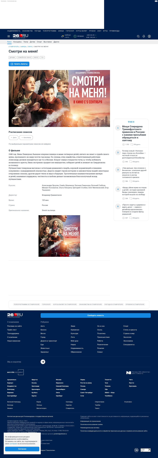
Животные (45, 348)
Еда (42, 345)
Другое (56, 42)
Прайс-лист (12, 330)
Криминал (75, 330)
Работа (100, 341)
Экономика (128, 341)
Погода (38, 31)
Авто (43, 326)
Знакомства (27, 31)
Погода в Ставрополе (114, 304)
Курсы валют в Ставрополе (65, 304)
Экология (127, 337)
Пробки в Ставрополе (135, 304)
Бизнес (43, 330)
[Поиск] (138, 36)
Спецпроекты (129, 345)
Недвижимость (13, 31)
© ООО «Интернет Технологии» (44, 450)
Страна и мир (128, 333)
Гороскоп (70, 31)
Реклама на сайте (14, 326)
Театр (25, 42)
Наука (73, 345)
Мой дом (74, 341)
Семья (99, 352)
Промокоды (114, 31)
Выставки (48, 42)
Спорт (39, 42)
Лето (73, 337)
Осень (99, 330)
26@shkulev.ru (32, 432)
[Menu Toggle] (8, 36)
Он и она (100, 326)
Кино (9, 42)
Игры (105, 31)
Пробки (92, 31)
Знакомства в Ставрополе (90, 304)
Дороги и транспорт (49, 341)
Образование (76, 352)
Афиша (61, 31)
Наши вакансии (13, 341)
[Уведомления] (144, 36)
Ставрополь (14, 46)
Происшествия (103, 337)
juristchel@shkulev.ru (60, 434)
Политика (101, 333)
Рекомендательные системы (89, 428)
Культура (74, 333)
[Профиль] (149, 36)
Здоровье (45, 352)
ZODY (99, 31)
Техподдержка (13, 333)
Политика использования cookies (91, 424)
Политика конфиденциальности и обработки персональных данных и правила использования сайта (113, 431)
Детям (32, 42)
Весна (43, 333)
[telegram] (43, 361)
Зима (73, 326)
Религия (100, 348)
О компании (12, 337)
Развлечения (102, 345)
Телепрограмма (49, 31)
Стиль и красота (130, 330)
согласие (13, 444)
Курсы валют (81, 31)
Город (43, 337)
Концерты (17, 42)
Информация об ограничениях (90, 421)
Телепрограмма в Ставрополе (26, 304)
